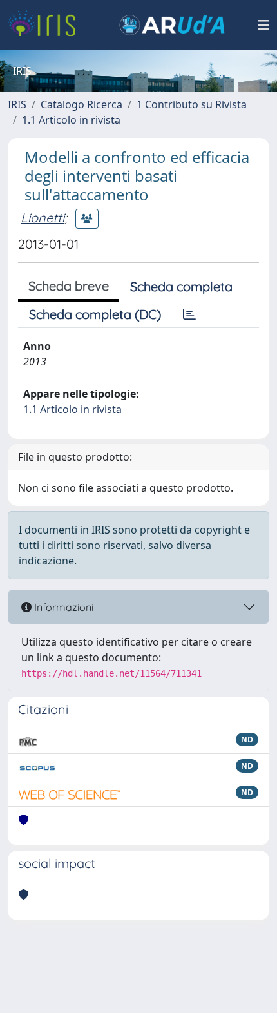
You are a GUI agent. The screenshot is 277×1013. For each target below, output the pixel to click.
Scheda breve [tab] (68, 286)
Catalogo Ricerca (81, 104)
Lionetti (42, 217)
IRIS (17, 104)
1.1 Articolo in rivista (71, 120)
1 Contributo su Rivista (192, 104)
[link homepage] (47, 25)
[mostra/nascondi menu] (263, 25)
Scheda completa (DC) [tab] (95, 314)
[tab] (189, 314)
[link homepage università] (172, 25)
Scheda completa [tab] (181, 286)
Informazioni (62, 607)
